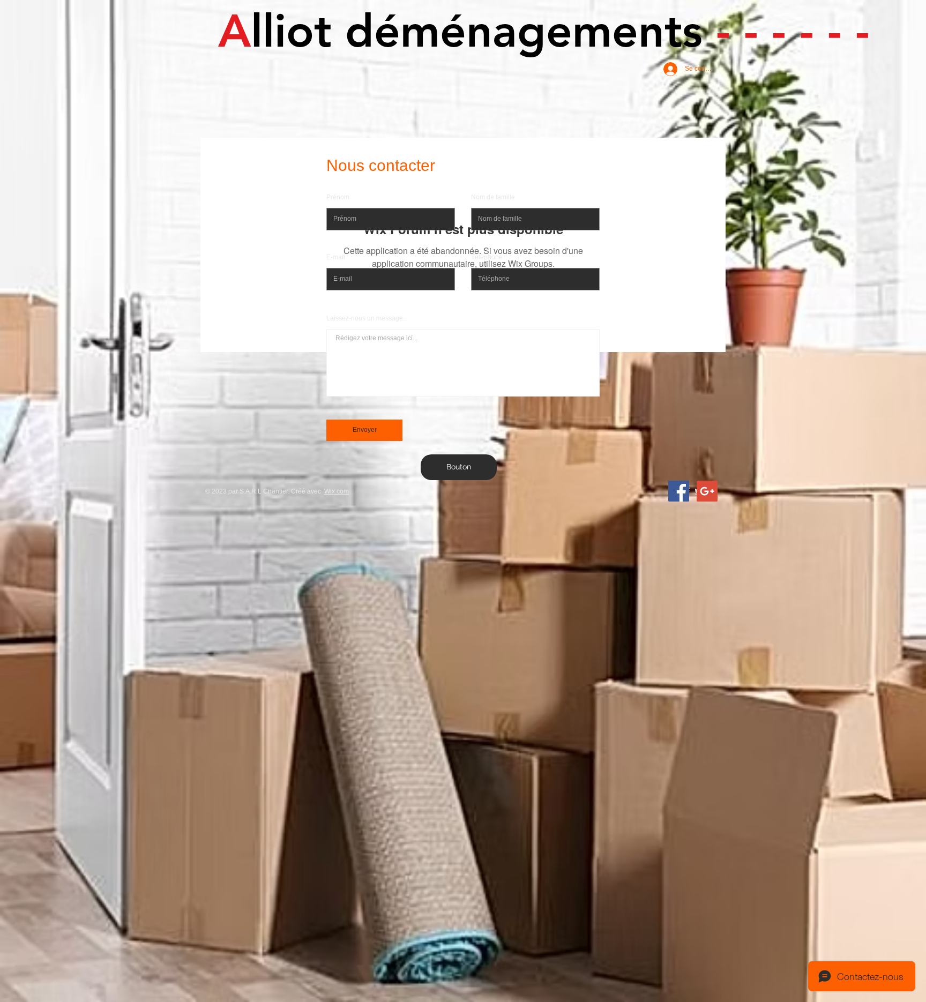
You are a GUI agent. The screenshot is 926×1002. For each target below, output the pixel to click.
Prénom (337, 197)
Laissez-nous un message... (367, 318)
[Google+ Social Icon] (707, 491)
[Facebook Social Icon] (678, 491)
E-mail (335, 257)
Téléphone (487, 257)
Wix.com (336, 491)
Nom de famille (493, 197)
